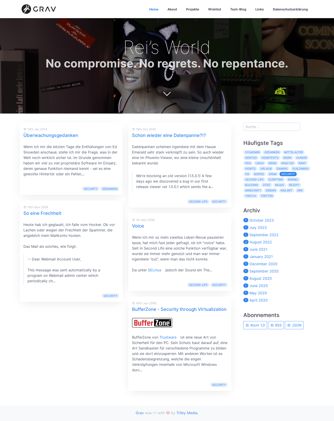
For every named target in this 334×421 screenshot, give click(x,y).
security (90, 189)
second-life (198, 201)
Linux (260, 163)
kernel (293, 179)
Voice (138, 226)
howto (250, 168)
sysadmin (252, 152)
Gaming (282, 168)
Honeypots (270, 157)
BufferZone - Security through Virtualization (179, 309)
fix (247, 174)
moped (259, 174)
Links (259, 9)
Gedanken (109, 189)
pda (248, 163)
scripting (275, 179)
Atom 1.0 (257, 325)
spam (273, 174)
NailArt (286, 190)
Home (153, 9)
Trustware (168, 337)
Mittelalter (293, 152)
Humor (301, 157)
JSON (296, 325)
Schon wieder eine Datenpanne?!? (169, 135)
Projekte (192, 9)
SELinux (155, 270)
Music (279, 185)
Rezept (294, 185)
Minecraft (253, 190)
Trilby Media (186, 413)
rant (302, 163)
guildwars (300, 168)
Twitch (250, 196)
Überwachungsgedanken (50, 135)
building (251, 185)
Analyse (287, 163)
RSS (278, 325)
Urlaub (266, 168)
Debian (271, 190)
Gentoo (251, 157)
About (172, 9)
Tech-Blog (238, 9)
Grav (140, 413)
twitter (267, 196)
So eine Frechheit (42, 213)
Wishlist (214, 9)
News (273, 163)
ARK (300, 190)
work (287, 157)
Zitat (266, 185)
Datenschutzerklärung (290, 9)
